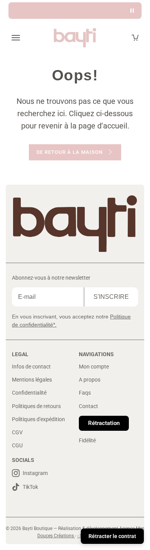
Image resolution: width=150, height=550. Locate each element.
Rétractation (104, 423)
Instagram (35, 473)
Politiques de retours (36, 406)
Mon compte (94, 366)
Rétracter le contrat (112, 536)
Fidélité (87, 440)
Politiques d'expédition (38, 419)
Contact (88, 406)
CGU (17, 445)
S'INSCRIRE (111, 296)
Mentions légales (32, 380)
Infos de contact (31, 366)
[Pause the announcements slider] (132, 10)
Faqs (85, 393)
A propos (89, 380)
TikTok (30, 487)
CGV (17, 432)
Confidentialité (29, 393)
